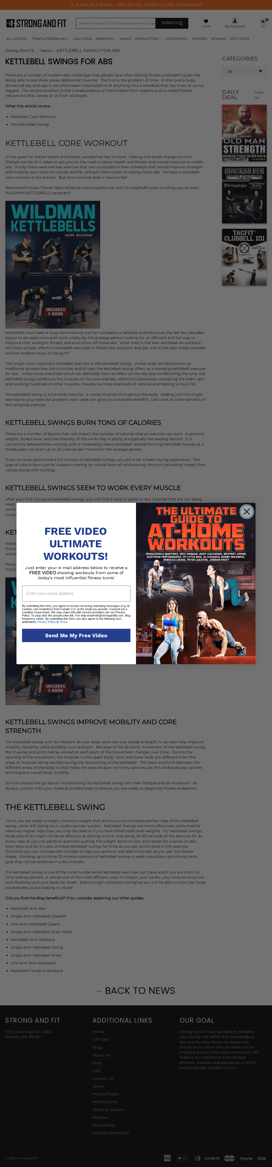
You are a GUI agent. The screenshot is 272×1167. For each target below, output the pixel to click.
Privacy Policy (46, 621)
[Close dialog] (246, 511)
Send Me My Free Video (76, 635)
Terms (62, 621)
